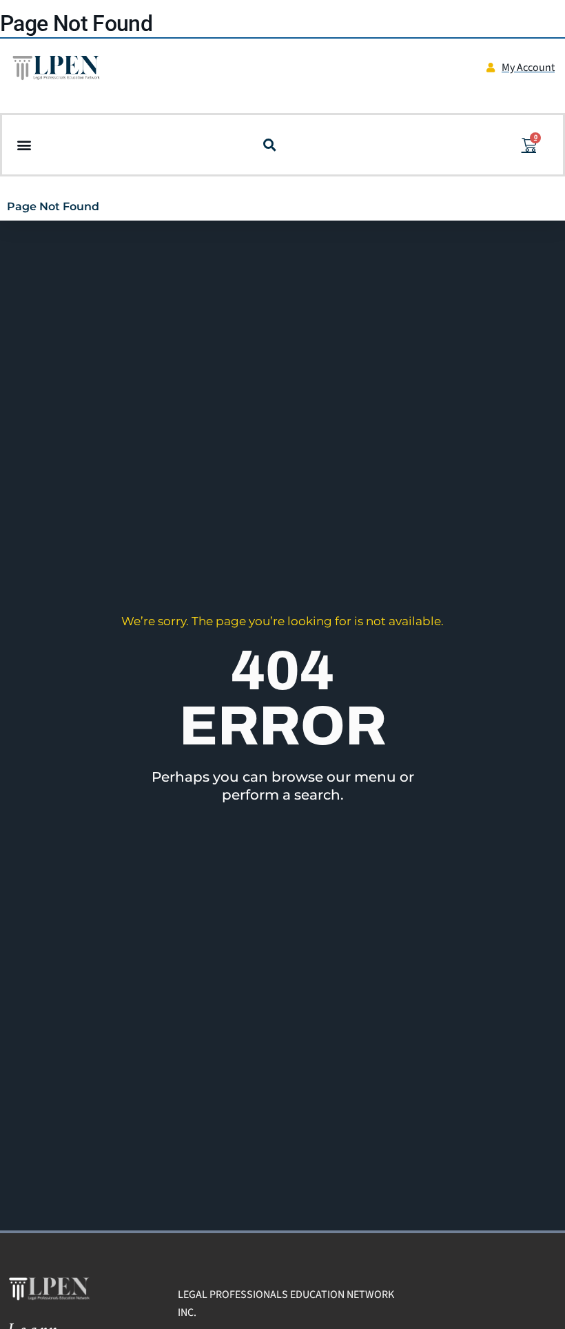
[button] (23, 145)
